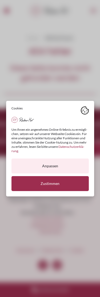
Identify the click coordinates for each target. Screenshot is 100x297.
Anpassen (50, 166)
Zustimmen (50, 183)
